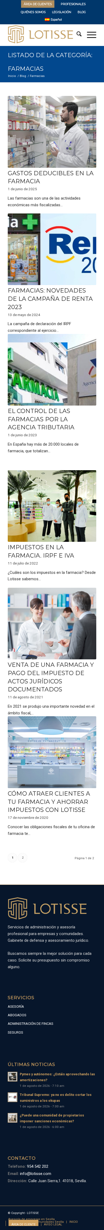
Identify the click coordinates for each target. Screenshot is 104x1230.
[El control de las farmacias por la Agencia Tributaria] (52, 370)
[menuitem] (37, 4)
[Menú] (89, 35)
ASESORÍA (16, 1007)
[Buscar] (76, 35)
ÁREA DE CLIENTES (38, 4)
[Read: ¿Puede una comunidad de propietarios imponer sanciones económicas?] (12, 1118)
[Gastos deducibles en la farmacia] (52, 132)
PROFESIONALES (73, 4)
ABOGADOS (17, 1015)
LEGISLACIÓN (61, 12)
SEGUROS (15, 1032)
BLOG (82, 12)
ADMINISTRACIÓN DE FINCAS (30, 1024)
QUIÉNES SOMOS (33, 12)
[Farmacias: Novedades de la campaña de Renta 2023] (52, 249)
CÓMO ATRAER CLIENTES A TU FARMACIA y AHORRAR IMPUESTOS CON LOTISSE (49, 802)
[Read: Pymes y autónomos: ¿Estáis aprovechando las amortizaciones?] (12, 1076)
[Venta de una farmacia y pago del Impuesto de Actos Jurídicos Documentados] (52, 623)
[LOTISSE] (43, 35)
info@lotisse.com (35, 1173)
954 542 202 (37, 1166)
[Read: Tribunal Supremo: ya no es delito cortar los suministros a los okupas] (12, 1097)
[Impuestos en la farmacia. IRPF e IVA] (52, 506)
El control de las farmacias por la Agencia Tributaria (41, 419)
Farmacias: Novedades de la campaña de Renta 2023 (50, 299)
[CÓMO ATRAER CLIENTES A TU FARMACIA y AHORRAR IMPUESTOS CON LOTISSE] (52, 752)
